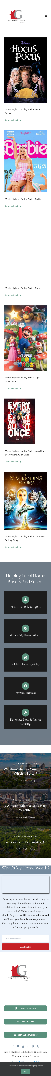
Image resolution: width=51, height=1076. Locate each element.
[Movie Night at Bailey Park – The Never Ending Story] (25, 501)
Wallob (36, 1062)
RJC (20, 1062)
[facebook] (13, 1046)
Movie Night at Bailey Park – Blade (22, 288)
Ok (25, 1071)
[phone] (38, 1046)
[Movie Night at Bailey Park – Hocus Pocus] (25, 70)
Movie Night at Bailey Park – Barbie (23, 199)
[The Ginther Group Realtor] (16, 5)
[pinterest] (33, 1046)
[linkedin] (28, 1046)
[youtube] (18, 1046)
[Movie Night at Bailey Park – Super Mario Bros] (25, 338)
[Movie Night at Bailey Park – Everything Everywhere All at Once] (25, 421)
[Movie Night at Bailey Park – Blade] (25, 248)
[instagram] (23, 1046)
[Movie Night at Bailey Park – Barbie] (25, 161)
